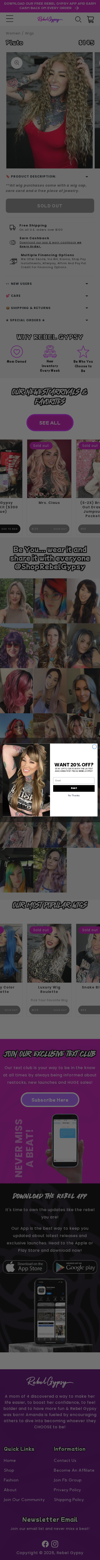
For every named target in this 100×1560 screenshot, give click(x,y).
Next (74, 788)
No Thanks (74, 795)
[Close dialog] (94, 747)
